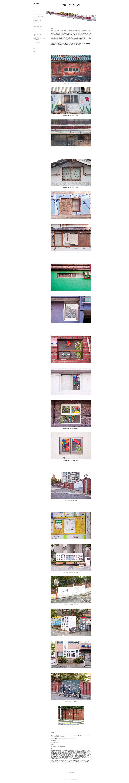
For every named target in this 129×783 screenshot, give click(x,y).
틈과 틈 (34, 35)
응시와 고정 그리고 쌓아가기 (37, 26)
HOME (33, 8)
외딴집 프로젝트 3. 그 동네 (37, 19)
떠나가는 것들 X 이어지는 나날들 (38, 16)
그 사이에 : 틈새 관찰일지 (37, 14)
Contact (34, 51)
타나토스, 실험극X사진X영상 (37, 28)
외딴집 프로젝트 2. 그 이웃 (37, 20)
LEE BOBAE (36, 3)
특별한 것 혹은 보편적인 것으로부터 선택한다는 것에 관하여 (39, 39)
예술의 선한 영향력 (36, 37)
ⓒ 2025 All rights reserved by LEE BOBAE (72, 779)
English (34, 48)
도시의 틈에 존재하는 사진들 (37, 32)
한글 (33, 47)
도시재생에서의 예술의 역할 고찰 (38, 40)
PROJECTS (34, 24)
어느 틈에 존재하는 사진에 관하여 (38, 34)
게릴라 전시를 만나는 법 (36, 42)
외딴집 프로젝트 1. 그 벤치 (37, 21)
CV (33, 45)
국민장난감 (34, 17)
